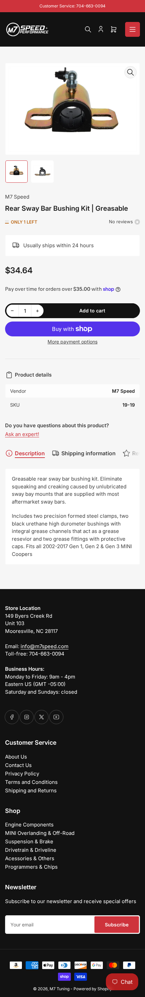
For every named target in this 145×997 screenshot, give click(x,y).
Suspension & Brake (29, 841)
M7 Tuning (59, 988)
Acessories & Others (29, 858)
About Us (16, 756)
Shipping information (88, 453)
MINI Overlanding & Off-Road (40, 833)
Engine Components (29, 824)
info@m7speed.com (44, 646)
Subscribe (116, 924)
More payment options (72, 341)
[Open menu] (132, 29)
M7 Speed (17, 197)
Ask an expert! (22, 434)
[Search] (88, 29)
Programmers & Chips (31, 867)
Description (30, 453)
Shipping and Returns (31, 790)
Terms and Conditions (31, 782)
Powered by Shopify (93, 988)
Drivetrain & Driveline (30, 850)
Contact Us (18, 765)
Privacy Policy (22, 773)
